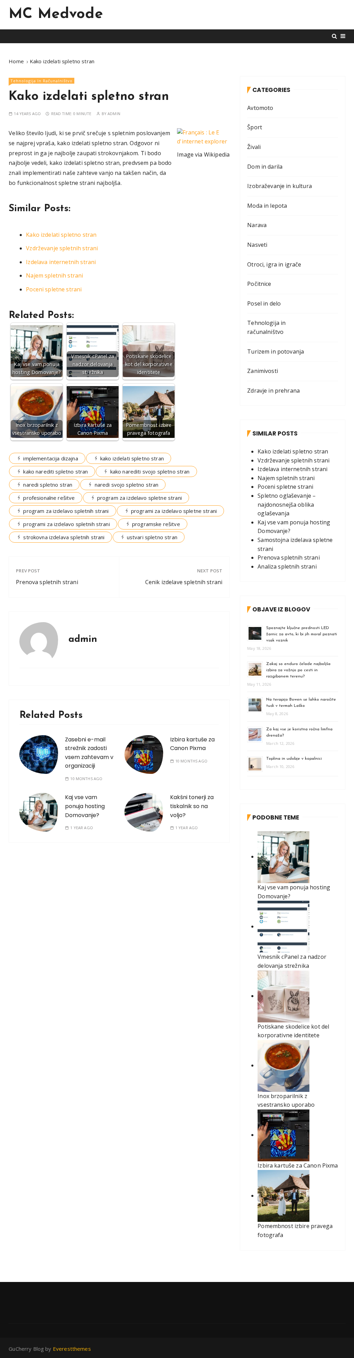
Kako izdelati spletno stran (61, 234)
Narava (257, 225)
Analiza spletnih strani (287, 566)
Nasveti (257, 245)
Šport (254, 127)
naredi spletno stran (47, 484)
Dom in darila (264, 166)
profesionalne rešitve (49, 497)
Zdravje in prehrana (273, 390)
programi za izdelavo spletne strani (174, 510)
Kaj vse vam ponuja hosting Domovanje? (85, 806)
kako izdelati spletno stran (132, 458)
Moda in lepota (267, 205)
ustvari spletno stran (152, 537)
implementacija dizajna (50, 458)
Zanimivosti (262, 371)
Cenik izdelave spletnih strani (184, 582)
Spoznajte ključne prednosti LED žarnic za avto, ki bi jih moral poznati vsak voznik (301, 634)
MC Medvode (56, 14)
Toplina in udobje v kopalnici (294, 759)
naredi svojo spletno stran (127, 484)
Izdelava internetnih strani (61, 262)
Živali (254, 147)
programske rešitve (156, 524)
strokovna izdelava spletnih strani (63, 537)
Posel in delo (264, 303)
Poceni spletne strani (54, 289)
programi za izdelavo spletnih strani (66, 524)
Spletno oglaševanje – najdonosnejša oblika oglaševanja (287, 504)
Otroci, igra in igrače (274, 264)
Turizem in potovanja (275, 351)
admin (114, 113)
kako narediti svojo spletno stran (150, 471)
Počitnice (259, 284)
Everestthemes (72, 1348)
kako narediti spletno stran (55, 471)
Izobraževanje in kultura (279, 186)
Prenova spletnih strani (47, 582)
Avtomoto (260, 108)
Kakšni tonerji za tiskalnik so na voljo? (192, 806)
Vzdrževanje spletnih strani (62, 248)
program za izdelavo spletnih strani (66, 510)
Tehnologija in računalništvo (41, 80)
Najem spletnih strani (54, 275)
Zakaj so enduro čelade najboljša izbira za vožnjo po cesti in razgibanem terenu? (298, 670)
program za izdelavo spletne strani (139, 497)
